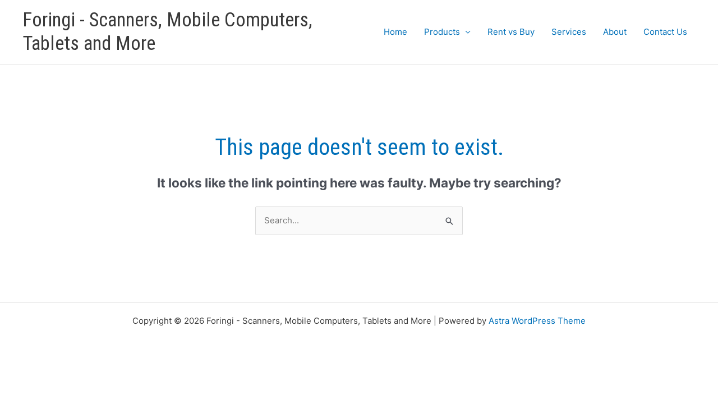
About (615, 31)
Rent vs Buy (511, 31)
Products (442, 31)
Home (395, 31)
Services (568, 31)
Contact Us (665, 31)
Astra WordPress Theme (537, 320)
